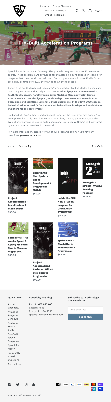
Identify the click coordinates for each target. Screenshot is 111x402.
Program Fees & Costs (13, 326)
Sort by (11, 146)
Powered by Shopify (32, 395)
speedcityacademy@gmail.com (46, 314)
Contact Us (14, 364)
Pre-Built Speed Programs (13, 337)
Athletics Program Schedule (13, 315)
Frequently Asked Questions (14, 356)
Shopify (19, 395)
